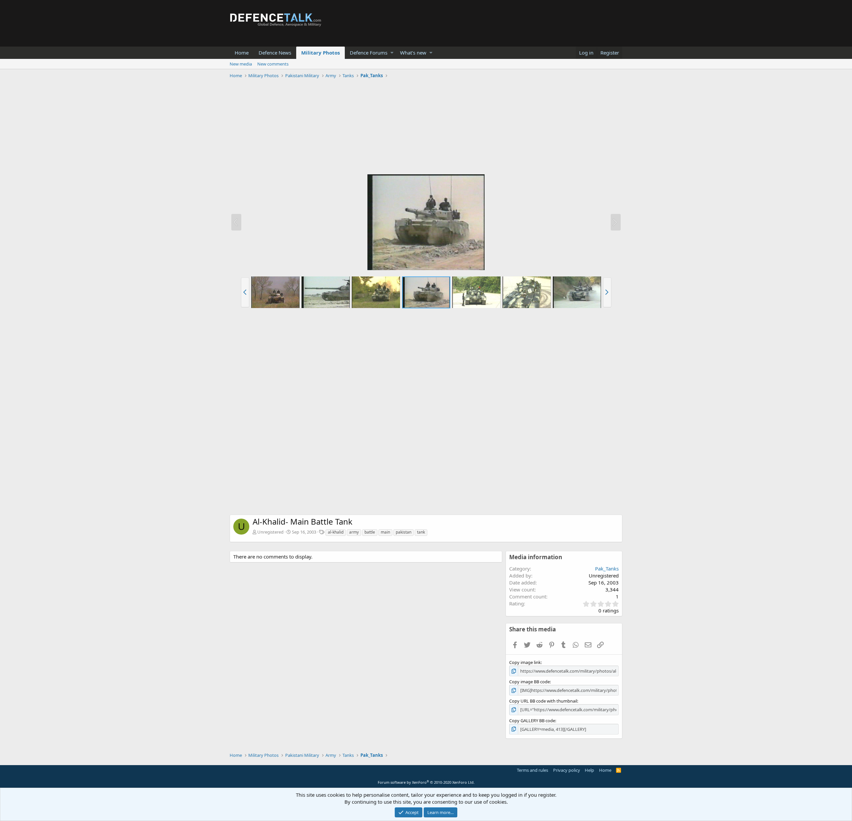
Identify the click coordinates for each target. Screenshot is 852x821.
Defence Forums (368, 52)
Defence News (275, 52)
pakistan (403, 532)
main (385, 532)
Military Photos (320, 52)
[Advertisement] (426, 127)
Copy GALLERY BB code (532, 721)
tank (421, 532)
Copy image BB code (529, 682)
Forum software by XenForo (426, 782)
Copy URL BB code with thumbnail (543, 701)
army (354, 532)
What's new (413, 52)
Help (589, 770)
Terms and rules (532, 770)
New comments (273, 64)
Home (242, 52)
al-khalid (335, 532)
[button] (392, 53)
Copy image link (525, 662)
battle (369, 532)
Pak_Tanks (607, 568)
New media (241, 64)
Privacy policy (566, 770)
